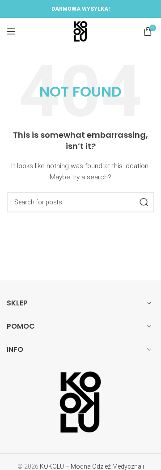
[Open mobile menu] (11, 31)
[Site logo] (80, 30)
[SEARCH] (144, 202)
